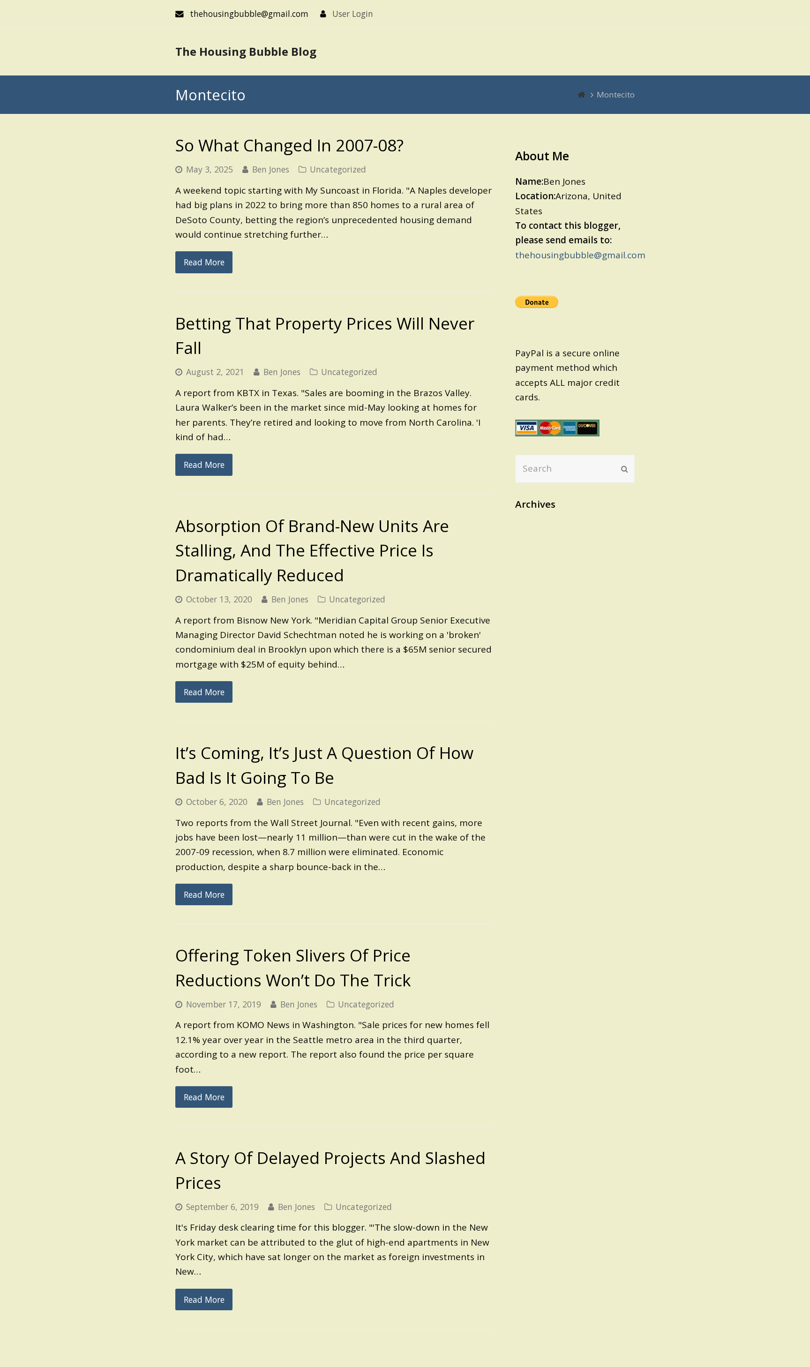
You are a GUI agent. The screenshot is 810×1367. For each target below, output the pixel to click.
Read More (204, 262)
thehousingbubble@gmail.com (580, 255)
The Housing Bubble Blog (245, 51)
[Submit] (624, 468)
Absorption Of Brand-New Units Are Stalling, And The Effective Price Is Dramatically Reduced (312, 550)
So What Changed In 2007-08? (289, 145)
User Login (352, 13)
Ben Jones (270, 169)
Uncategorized (338, 169)
